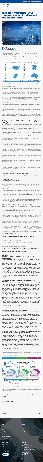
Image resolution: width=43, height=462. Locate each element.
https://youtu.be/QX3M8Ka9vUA (14, 305)
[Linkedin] (9, 49)
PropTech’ (15, 53)
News (3, 426)
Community (4, 434)
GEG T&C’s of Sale (5, 451)
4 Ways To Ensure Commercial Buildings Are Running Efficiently (16, 173)
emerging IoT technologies (15, 113)
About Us (3, 424)
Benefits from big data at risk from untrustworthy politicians (17, 171)
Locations (4, 427)
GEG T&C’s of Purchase (6, 449)
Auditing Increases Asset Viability (10, 233)
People (3, 431)
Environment (4, 433)
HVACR (23, 424)
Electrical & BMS (25, 427)
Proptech (23, 431)
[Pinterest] (11, 49)
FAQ (3, 446)
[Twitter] (5, 49)
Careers (3, 429)
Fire (22, 426)
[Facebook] (3, 49)
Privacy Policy (4, 438)
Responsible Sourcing (6, 436)
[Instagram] (22, 454)
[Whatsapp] (15, 49)
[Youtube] (27, 454)
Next (40, 413)
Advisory (23, 429)
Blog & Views (4, 448)
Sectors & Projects (5, 444)
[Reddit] (7, 49)
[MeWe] (13, 49)
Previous (4, 413)
